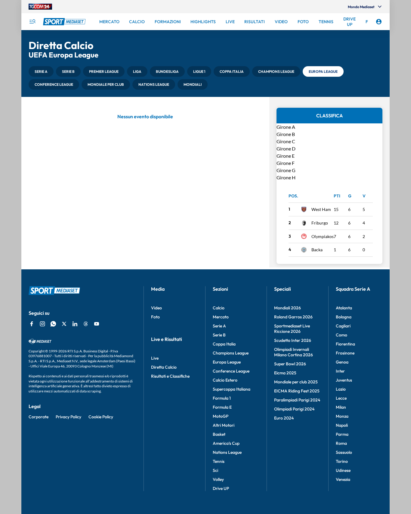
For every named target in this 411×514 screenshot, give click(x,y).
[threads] (86, 324)
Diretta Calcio (164, 367)
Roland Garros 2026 (293, 317)
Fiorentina (345, 344)
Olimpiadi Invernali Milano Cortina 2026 (293, 352)
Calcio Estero (225, 380)
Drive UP (221, 488)
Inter (340, 371)
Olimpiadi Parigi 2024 (294, 409)
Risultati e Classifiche (170, 376)
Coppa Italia (224, 344)
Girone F (286, 163)
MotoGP (220, 416)
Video (156, 308)
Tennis (218, 461)
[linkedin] (75, 324)
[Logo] (65, 21)
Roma (341, 443)
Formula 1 (222, 398)
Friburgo (319, 222)
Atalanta (344, 308)
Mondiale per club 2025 (296, 382)
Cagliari (343, 326)
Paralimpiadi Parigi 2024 (297, 400)
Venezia (343, 479)
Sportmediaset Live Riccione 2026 (292, 328)
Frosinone (345, 353)
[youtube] (97, 324)
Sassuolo (344, 452)
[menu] (32, 21)
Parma (342, 434)
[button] (41, 71)
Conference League (231, 371)
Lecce (341, 398)
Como (341, 335)
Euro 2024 (284, 418)
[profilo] (379, 21)
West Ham (321, 209)
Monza (342, 416)
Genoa (342, 362)
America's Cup (226, 443)
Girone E (286, 156)
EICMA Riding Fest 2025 (297, 391)
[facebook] (32, 324)
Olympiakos (322, 236)
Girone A (286, 127)
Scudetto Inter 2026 (292, 340)
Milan (341, 407)
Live (155, 358)
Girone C (286, 141)
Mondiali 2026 (287, 308)
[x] (64, 324)
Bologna (343, 317)
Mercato (221, 317)
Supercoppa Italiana (231, 389)
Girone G (286, 170)
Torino (342, 461)
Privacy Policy (68, 417)
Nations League (227, 452)
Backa (317, 249)
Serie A (219, 326)
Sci (215, 470)
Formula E (222, 407)
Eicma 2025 (285, 373)
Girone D (286, 148)
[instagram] (42, 324)
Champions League (231, 353)
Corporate (38, 417)
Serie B (219, 335)
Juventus (344, 380)
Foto (155, 317)
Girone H (286, 177)
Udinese (343, 470)
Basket (219, 434)
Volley (218, 479)
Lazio (341, 389)
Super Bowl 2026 (290, 364)
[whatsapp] (53, 324)
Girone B (286, 134)
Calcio (218, 308)
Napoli (342, 425)
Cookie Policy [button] (100, 417)
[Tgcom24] (40, 7)
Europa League (227, 362)
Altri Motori (223, 425)
